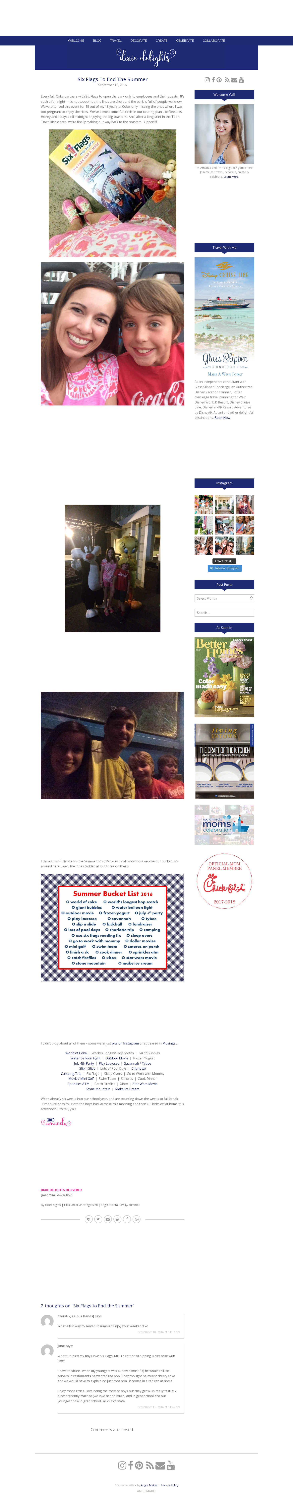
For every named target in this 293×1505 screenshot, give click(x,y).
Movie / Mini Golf (81, 1078)
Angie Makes (149, 1485)
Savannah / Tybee (137, 1063)
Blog (97, 40)
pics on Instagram (125, 1043)
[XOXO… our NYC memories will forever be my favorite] (245, 525)
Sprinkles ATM (78, 1084)
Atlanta (113, 1205)
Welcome (76, 40)
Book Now (222, 417)
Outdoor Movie (116, 1058)
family (123, 1205)
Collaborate (214, 40)
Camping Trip (71, 1073)
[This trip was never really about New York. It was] (224, 525)
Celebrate (185, 40)
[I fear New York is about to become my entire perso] (245, 546)
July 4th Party (84, 1063)
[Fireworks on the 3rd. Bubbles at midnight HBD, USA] (245, 504)
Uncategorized (88, 1205)
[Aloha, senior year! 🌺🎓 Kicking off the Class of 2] (204, 504)
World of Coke (76, 1053)
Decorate (138, 40)
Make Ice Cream (127, 1089)
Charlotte (139, 1068)
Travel (116, 40)
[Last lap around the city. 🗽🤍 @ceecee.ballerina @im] (204, 546)
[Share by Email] (108, 1219)
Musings (168, 1043)
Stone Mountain (98, 1089)
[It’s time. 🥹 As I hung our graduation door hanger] (224, 504)
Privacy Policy (169, 1485)
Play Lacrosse (109, 1063)
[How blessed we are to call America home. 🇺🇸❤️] (204, 525)
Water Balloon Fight (85, 1058)
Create (161, 40)
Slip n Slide (87, 1068)
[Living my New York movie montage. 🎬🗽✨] (224, 546)
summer (134, 1205)
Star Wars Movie (145, 1084)
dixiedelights (53, 1205)
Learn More (231, 177)
